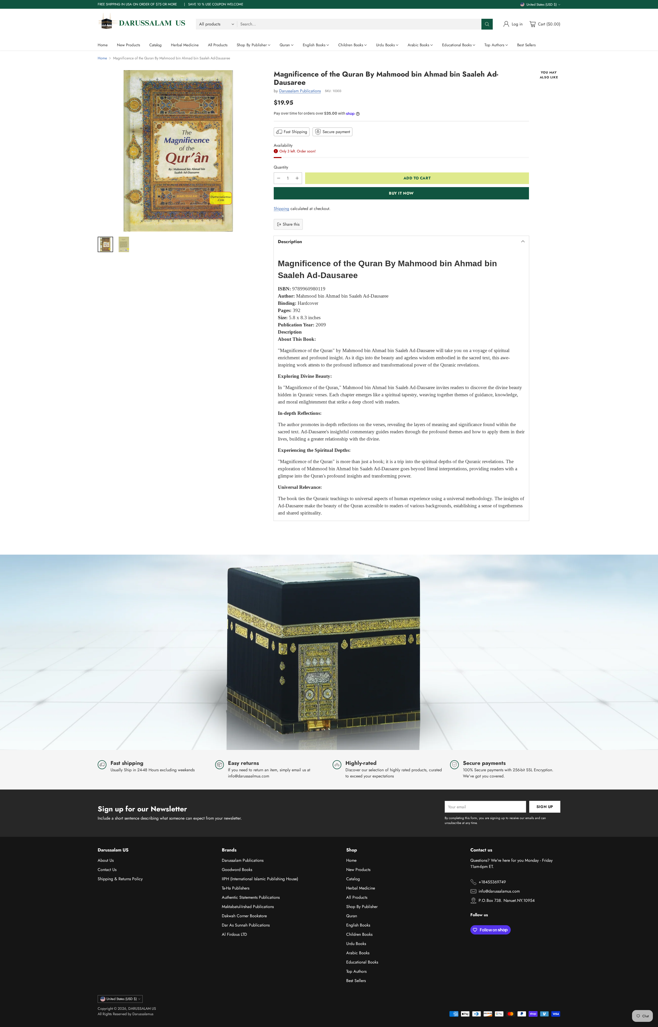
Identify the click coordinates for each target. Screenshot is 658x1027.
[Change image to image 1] (105, 244)
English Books (358, 925)
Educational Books (362, 962)
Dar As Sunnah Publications (246, 925)
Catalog (353, 879)
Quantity (281, 167)
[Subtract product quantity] (278, 178)
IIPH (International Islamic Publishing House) (260, 879)
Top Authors (356, 971)
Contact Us (107, 870)
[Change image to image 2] (124, 244)
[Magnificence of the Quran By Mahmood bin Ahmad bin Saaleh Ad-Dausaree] (178, 150)
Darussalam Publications (300, 91)
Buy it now (401, 193)
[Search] (487, 24)
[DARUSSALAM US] (143, 24)
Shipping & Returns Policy (120, 879)
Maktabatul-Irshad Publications (248, 907)
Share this (291, 224)
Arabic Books (357, 953)
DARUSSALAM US (142, 1008)
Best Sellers (356, 981)
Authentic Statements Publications (251, 897)
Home (102, 58)
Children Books (359, 934)
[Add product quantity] (297, 178)
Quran (351, 916)
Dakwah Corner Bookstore (244, 916)
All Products (356, 897)
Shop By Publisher (362, 907)
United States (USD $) (541, 4)
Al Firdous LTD (234, 934)
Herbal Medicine (360, 888)
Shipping (281, 209)
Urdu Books (356, 944)
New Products (358, 870)
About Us (106, 860)
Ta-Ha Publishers (235, 888)
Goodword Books (237, 870)
